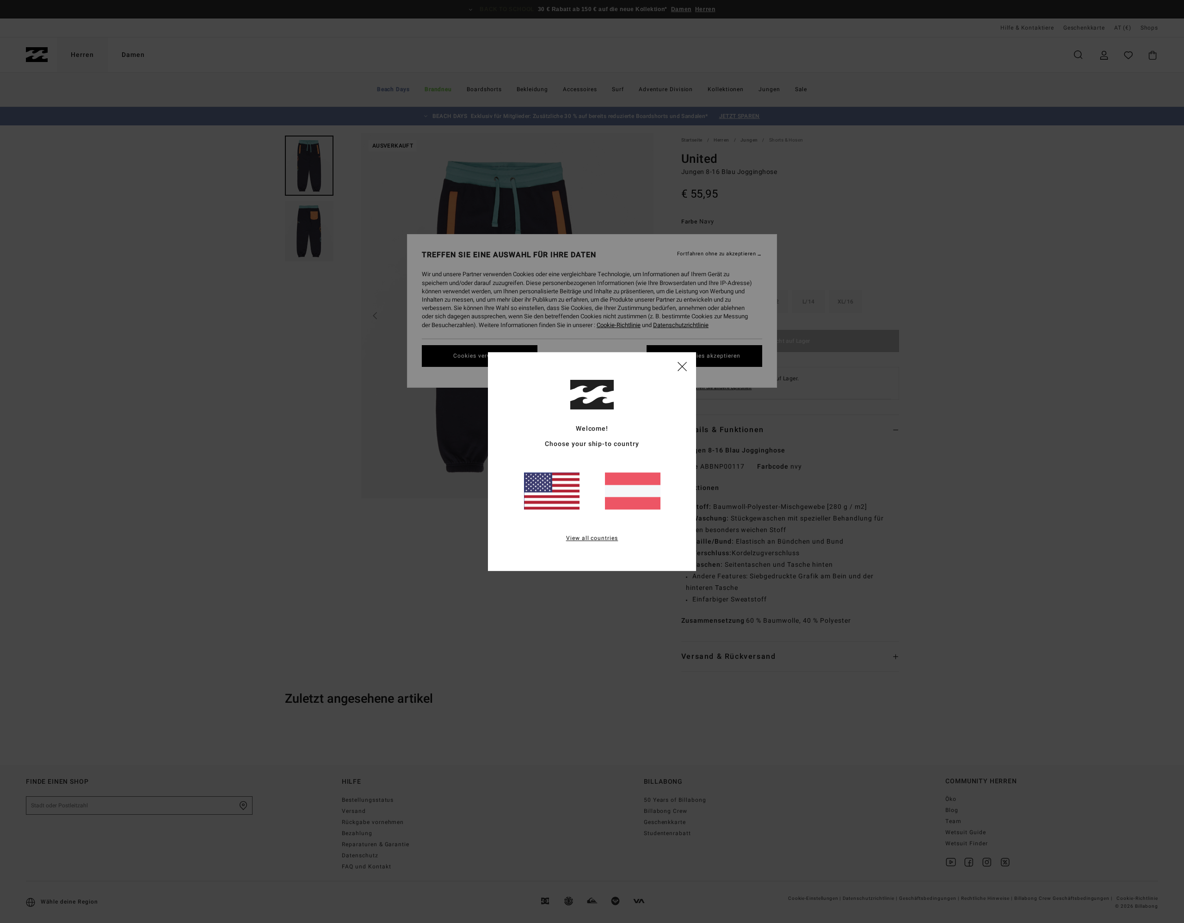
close (682, 366)
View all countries (592, 538)
